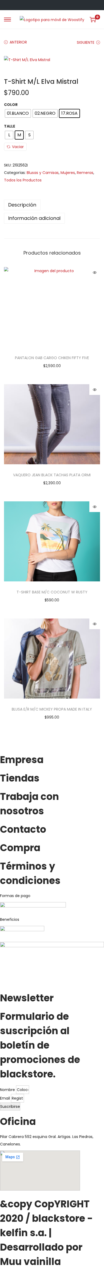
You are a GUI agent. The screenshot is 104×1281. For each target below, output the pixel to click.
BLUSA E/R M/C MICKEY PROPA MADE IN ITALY (52, 709)
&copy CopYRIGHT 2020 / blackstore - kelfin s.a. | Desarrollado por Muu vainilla (46, 1232)
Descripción (22, 204)
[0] (93, 19)
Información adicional (34, 218)
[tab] (52, 205)
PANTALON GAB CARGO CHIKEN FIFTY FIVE (52, 357)
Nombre (8, 1089)
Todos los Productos (23, 180)
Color (11, 104)
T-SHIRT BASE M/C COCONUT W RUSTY (52, 592)
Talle (9, 126)
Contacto (23, 829)
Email (5, 1098)
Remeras (85, 172)
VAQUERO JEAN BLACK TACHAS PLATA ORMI (52, 475)
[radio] (18, 113)
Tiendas (19, 778)
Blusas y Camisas (43, 172)
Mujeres (68, 172)
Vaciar (18, 146)
